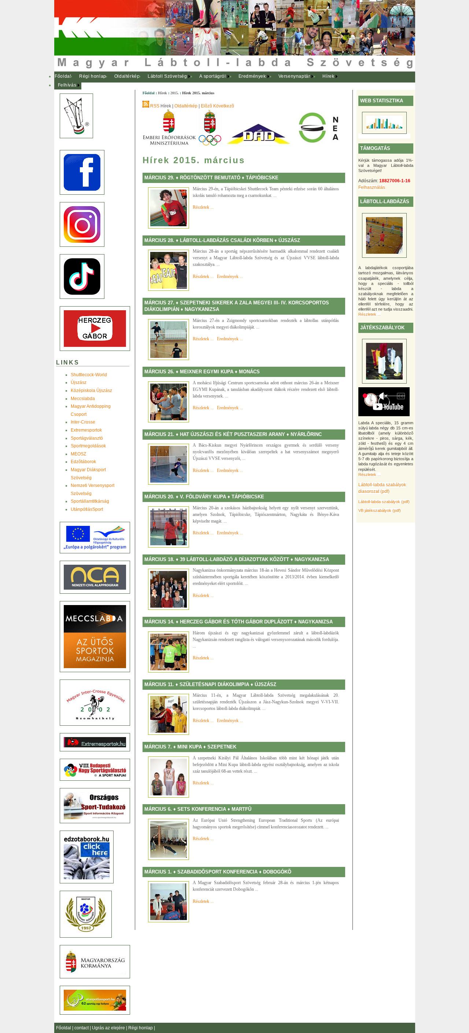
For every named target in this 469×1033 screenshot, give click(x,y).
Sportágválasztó (87, 438)
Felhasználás (371, 187)
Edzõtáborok (83, 461)
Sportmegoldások (88, 445)
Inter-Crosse (83, 422)
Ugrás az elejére (109, 1027)
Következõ (223, 106)
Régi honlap (92, 76)
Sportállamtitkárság (90, 501)
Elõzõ (206, 106)
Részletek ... (369, 314)
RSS (154, 106)
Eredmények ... (230, 276)
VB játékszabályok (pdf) (379, 510)
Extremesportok (86, 430)
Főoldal (63, 76)
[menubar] (200, 80)
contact (82, 1027)
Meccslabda (83, 398)
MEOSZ (78, 454)
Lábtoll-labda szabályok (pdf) (384, 501)
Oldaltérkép (127, 76)
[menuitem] (63, 76)
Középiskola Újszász (91, 390)
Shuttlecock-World (89, 374)
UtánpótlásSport (87, 509)
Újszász (78, 382)
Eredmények (252, 76)
